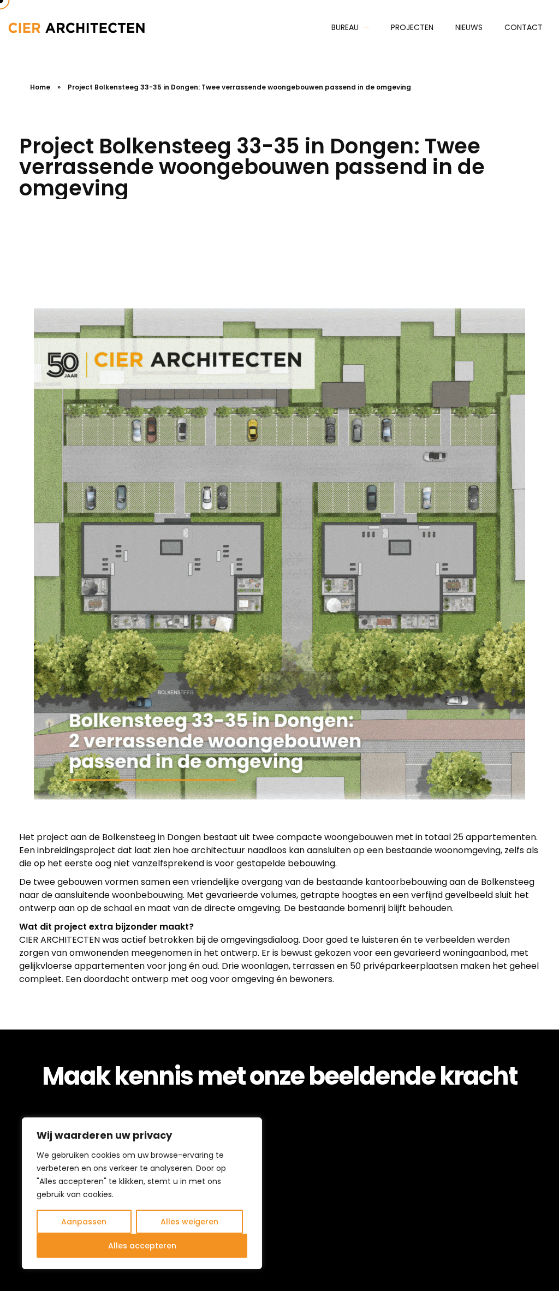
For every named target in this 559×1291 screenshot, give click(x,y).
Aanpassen (83, 1221)
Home (40, 87)
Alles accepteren (142, 1245)
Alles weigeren (189, 1221)
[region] (142, 1193)
